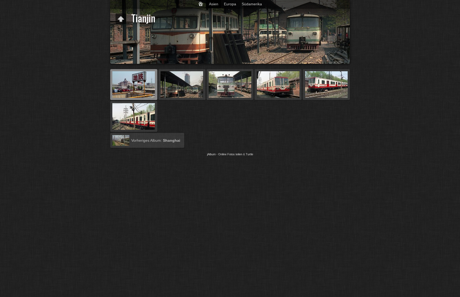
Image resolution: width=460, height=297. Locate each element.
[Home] (200, 4)
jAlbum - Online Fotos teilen (224, 154)
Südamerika (252, 4)
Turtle (249, 154)
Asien (213, 4)
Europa (230, 4)
